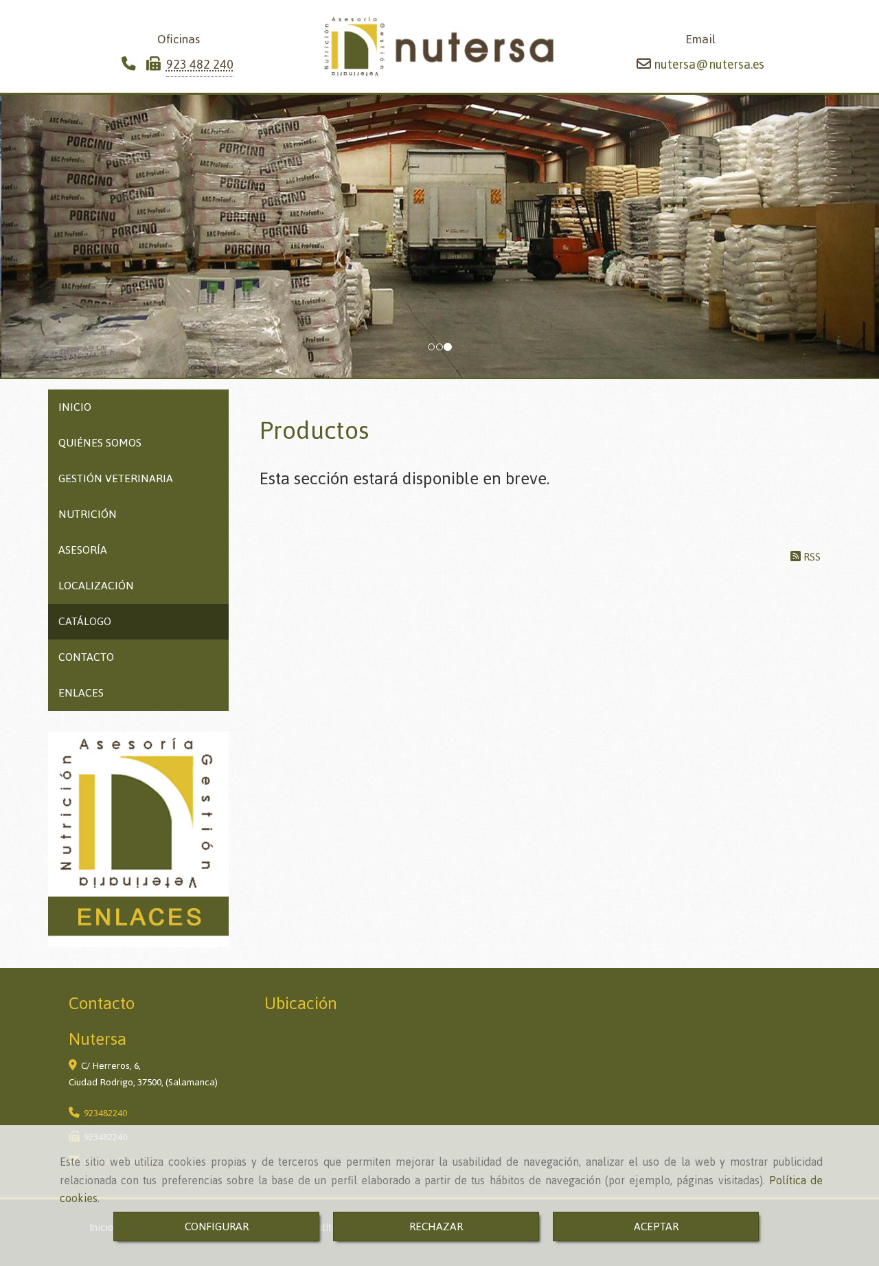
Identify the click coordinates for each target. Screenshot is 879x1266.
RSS (811, 557)
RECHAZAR (436, 1226)
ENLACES (81, 692)
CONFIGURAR (217, 1226)
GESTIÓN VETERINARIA (115, 478)
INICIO (74, 407)
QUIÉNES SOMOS (99, 442)
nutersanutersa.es (707, 64)
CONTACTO (86, 657)
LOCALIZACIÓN (96, 585)
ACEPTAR (656, 1226)
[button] (66, 236)
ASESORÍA (82, 550)
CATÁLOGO (84, 621)
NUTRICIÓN (87, 514)
